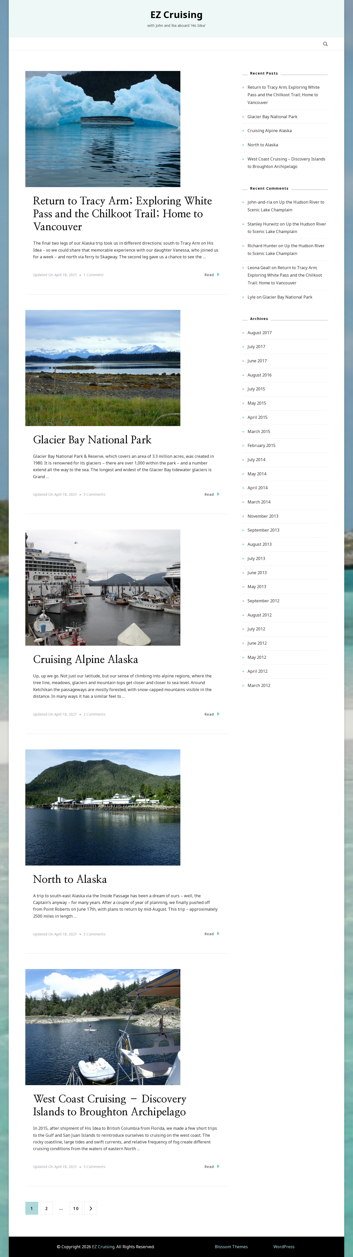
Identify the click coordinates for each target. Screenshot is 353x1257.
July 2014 (256, 459)
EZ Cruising (176, 14)
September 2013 (263, 530)
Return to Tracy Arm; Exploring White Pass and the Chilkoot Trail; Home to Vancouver (122, 214)
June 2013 (257, 572)
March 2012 (259, 685)
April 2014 (257, 488)
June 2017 (257, 361)
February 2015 (261, 445)
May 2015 (257, 403)
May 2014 (257, 474)
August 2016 (260, 375)
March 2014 (259, 502)
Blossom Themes (231, 1247)
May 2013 (257, 586)
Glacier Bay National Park (92, 440)
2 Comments (94, 714)
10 (77, 1208)
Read (209, 274)
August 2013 (260, 544)
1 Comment (93, 275)
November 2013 (263, 516)
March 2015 (259, 431)
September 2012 (263, 601)
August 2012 (260, 615)
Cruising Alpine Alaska (86, 660)
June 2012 (257, 643)
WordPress (284, 1247)
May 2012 (257, 657)
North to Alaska (70, 880)
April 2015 (257, 417)
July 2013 (256, 558)
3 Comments (94, 495)
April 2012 (257, 671)
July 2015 (256, 389)
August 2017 (260, 332)
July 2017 (256, 346)
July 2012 (256, 629)
